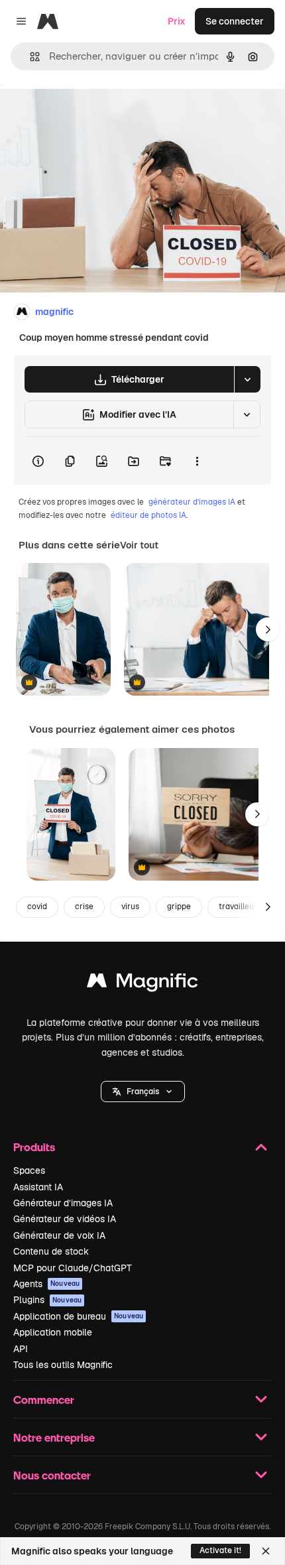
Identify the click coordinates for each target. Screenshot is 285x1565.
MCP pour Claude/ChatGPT (72, 1268)
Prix (177, 21)
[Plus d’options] (197, 461)
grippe (179, 906)
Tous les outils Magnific (63, 1365)
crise (84, 906)
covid (37, 906)
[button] (143, 1091)
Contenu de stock (51, 1251)
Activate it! (220, 1550)
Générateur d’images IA (63, 1203)
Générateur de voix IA (59, 1235)
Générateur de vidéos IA (64, 1219)
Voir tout (139, 545)
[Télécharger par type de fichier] (247, 379)
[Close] (266, 1551)
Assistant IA (38, 1187)
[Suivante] (268, 629)
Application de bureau (78, 1316)
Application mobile (52, 1332)
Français (143, 1091)
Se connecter (234, 21)
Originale (87, 113)
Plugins (47, 1300)
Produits (34, 1147)
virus (130, 906)
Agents (46, 1284)
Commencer (43, 1400)
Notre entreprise (54, 1437)
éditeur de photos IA (148, 515)
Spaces (29, 1170)
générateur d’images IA (191, 502)
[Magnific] (142, 983)
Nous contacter (52, 1475)
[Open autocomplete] (29, 57)
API (20, 1349)
